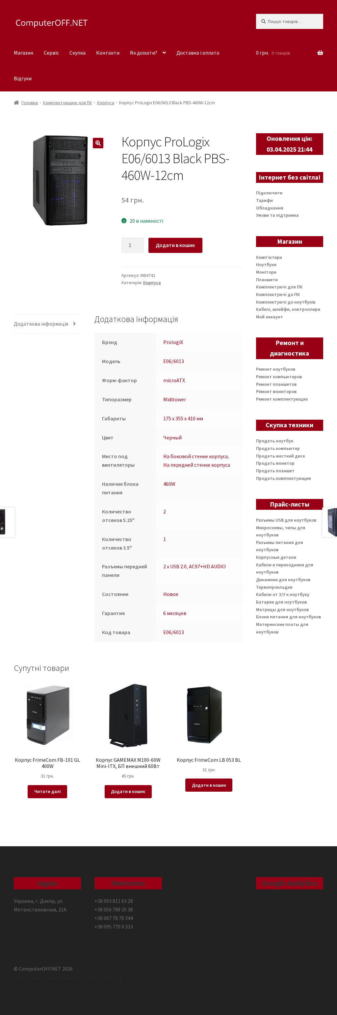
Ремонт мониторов (276, 391)
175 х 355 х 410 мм (183, 418)
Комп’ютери (269, 257)
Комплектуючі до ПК (278, 294)
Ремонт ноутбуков (275, 369)
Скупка (77, 52)
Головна (29, 103)
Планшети (267, 280)
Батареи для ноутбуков (281, 602)
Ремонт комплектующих (282, 399)
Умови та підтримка (277, 215)
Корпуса (105, 103)
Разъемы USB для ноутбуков (286, 520)
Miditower (174, 399)
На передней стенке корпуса (196, 464)
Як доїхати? (143, 52)
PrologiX (173, 342)
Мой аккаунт (269, 317)
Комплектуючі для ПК (279, 287)
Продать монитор (275, 463)
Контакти (107, 52)
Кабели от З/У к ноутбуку (282, 594)
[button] (98, 143)
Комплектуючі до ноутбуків (285, 302)
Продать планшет (275, 471)
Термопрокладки (274, 587)
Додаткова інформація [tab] (41, 323)
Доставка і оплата (197, 52)
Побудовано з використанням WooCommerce (67, 977)
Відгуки (23, 78)
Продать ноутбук (274, 441)
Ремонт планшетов (276, 384)
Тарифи (264, 200)
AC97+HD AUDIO (207, 566)
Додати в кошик (175, 245)
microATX (174, 380)
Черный (172, 437)
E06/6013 (173, 361)
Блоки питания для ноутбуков (288, 617)
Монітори (266, 272)
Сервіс (51, 52)
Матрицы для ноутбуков (282, 609)
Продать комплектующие (283, 478)
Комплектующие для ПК (67, 103)
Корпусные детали (276, 557)
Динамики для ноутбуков (283, 579)
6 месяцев (174, 613)
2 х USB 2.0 (175, 566)
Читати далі (47, 791)
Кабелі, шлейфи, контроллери (288, 309)
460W (169, 484)
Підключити (269, 193)
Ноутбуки (266, 264)
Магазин (23, 52)
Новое (170, 594)
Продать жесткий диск (280, 456)
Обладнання (269, 208)
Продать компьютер (278, 448)
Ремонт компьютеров (279, 377)
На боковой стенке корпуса (195, 456)
